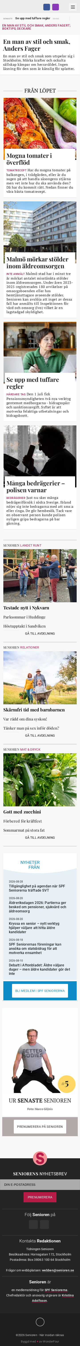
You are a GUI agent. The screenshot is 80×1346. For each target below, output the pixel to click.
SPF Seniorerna (56, 1290)
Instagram (55, 7)
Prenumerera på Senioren (40, 1126)
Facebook (46, 7)
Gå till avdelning (40, 633)
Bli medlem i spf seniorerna (40, 991)
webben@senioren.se (58, 1270)
